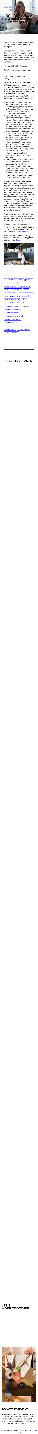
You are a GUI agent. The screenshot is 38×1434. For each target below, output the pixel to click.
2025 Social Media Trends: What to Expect (19, 445)
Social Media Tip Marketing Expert (16, 326)
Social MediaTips (10, 329)
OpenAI (24, 299)
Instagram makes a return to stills (14, 835)
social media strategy (12, 322)
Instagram (24, 231)
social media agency (11, 306)
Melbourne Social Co (20, 29)
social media (21, 303)
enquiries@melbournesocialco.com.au (18, 1332)
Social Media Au (26, 306)
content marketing (26, 283)
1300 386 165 (7, 1320)
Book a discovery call (10, 1338)
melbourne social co (12, 299)
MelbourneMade (22, 296)
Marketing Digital (10, 293)
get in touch (9, 229)
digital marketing (24, 286)
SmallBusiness (9, 303)
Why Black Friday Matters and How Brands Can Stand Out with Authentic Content (19, 539)
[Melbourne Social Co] (10, 7)
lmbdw (26, 289)
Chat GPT (29, 279)
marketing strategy (26, 293)
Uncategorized (18, 28)
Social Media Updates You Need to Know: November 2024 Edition (19, 491)
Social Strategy (23, 329)
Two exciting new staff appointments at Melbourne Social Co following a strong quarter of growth (18, 591)
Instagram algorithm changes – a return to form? (17, 1186)
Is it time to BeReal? (15, 920)
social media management (13, 309)
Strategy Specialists (11, 332)
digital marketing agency (13, 289)
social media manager (12, 312)
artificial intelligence (16, 279)
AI (5, 279)
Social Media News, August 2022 (14, 1007)
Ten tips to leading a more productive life (16, 1276)
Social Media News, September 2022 (14, 963)
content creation (11, 283)
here (18, 240)
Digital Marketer (10, 286)
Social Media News (27, 28)
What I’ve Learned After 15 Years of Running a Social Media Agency (18, 399)
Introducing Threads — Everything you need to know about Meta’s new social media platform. (18, 741)
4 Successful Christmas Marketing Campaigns (18, 1232)
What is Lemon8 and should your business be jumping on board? (18, 789)
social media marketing (12, 319)
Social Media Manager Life (13, 316)
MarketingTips (9, 296)
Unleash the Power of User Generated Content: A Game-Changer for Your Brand (19, 693)
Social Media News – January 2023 (15, 879)
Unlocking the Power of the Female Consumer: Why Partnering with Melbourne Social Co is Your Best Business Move (18, 642)
